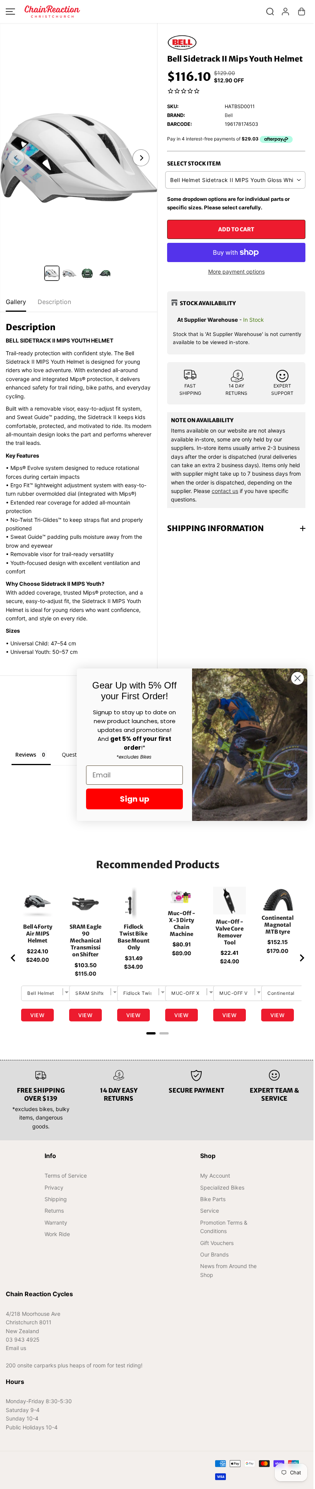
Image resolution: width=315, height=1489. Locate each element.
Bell (229, 115)
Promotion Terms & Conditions (221, 1226)
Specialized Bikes (220, 1187)
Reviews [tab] (25, 754)
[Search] (270, 11)
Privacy (53, 1187)
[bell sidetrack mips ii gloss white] (78, 157)
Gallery (16, 302)
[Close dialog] (293, 678)
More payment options (236, 271)
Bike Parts (210, 1199)
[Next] (141, 157)
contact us (225, 491)
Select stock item (194, 163)
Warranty (55, 1222)
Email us (16, 1348)
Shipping (55, 1199)
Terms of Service (65, 1175)
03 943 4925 (23, 1339)
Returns (53, 1210)
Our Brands (212, 1254)
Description (54, 302)
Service (207, 1210)
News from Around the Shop (226, 1270)
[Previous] (16, 157)
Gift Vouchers (214, 1243)
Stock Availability (208, 303)
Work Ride (57, 1234)
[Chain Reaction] (52, 11)
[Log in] (285, 11)
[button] (10, 11)
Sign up (131, 799)
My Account (213, 1175)
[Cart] (301, 11)
